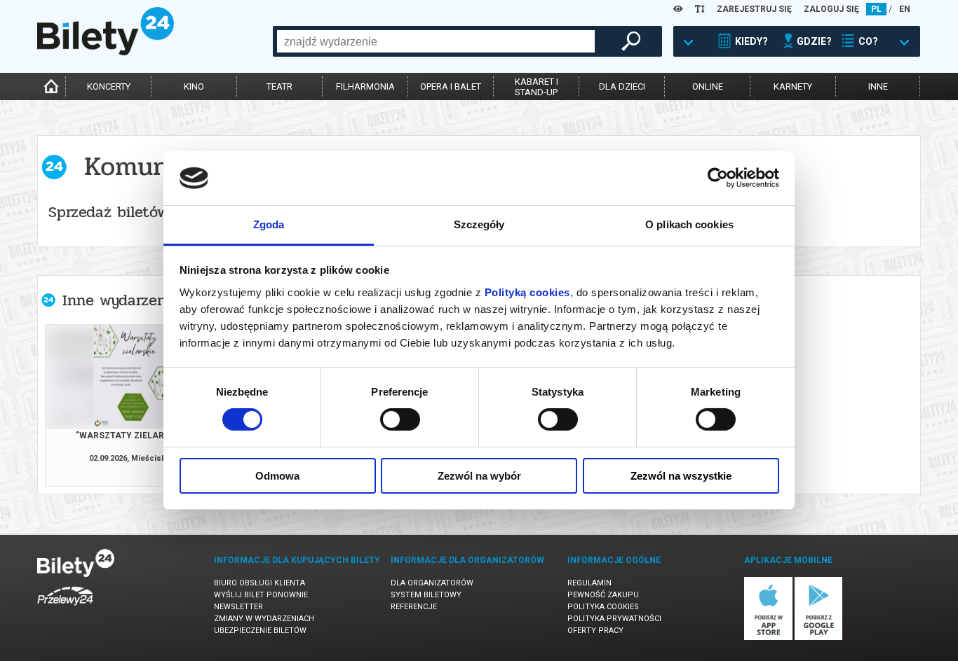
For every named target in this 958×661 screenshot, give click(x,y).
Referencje (414, 606)
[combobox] (436, 41)
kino (194, 86)
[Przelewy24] (65, 608)
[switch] (400, 419)
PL (876, 9)
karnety (793, 86)
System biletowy (426, 594)
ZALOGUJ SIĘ (831, 9)
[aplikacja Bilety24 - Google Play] (819, 637)
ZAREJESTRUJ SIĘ (754, 9)
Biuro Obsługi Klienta (259, 582)
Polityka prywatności (614, 618)
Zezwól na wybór (479, 476)
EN (904, 9)
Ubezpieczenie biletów (260, 630)
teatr (279, 86)
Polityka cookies (603, 606)
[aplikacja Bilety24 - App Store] (768, 637)
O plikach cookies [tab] (689, 224)
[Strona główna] (105, 51)
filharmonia (365, 86)
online (707, 86)
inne (878, 86)
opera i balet (450, 86)
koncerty (108, 86)
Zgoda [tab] (269, 224)
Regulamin (589, 582)
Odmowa (277, 476)
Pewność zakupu (603, 594)
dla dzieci (622, 86)
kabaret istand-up (536, 86)
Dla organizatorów (432, 582)
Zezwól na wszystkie (680, 476)
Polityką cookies (527, 292)
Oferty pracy (595, 630)
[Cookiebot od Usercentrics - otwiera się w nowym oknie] (717, 177)
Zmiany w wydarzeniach (264, 618)
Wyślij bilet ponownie (261, 594)
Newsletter (238, 606)
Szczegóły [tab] (479, 224)
